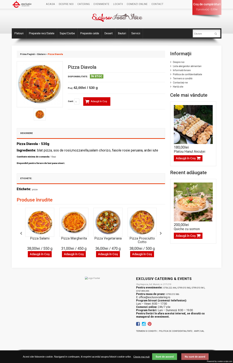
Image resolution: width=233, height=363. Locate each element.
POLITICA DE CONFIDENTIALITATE (175, 331)
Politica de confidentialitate (187, 74)
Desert (108, 33)
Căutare (41, 54)
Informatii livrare (182, 70)
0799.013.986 (172, 294)
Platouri (19, 33)
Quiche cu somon (187, 229)
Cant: (71, 101)
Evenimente (102, 4)
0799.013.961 (198, 287)
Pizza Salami (39, 238)
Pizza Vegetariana (108, 238)
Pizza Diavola (55, 54)
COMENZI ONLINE (137, 4)
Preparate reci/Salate (41, 33)
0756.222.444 (169, 287)
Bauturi (122, 33)
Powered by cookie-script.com (219, 361)
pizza (35, 189)
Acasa (50, 4)
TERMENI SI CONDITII (146, 331)
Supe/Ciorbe (67, 33)
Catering (83, 4)
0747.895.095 (142, 291)
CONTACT (157, 4)
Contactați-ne (180, 82)
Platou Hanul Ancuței (189, 151)
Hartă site (178, 86)
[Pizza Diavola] (40, 114)
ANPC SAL (199, 331)
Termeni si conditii (182, 78)
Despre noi (66, 4)
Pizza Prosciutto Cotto (142, 240)
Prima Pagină (27, 54)
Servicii (135, 33)
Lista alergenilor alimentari (187, 66)
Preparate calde (89, 33)
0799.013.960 (183, 287)
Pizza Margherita (74, 238)
